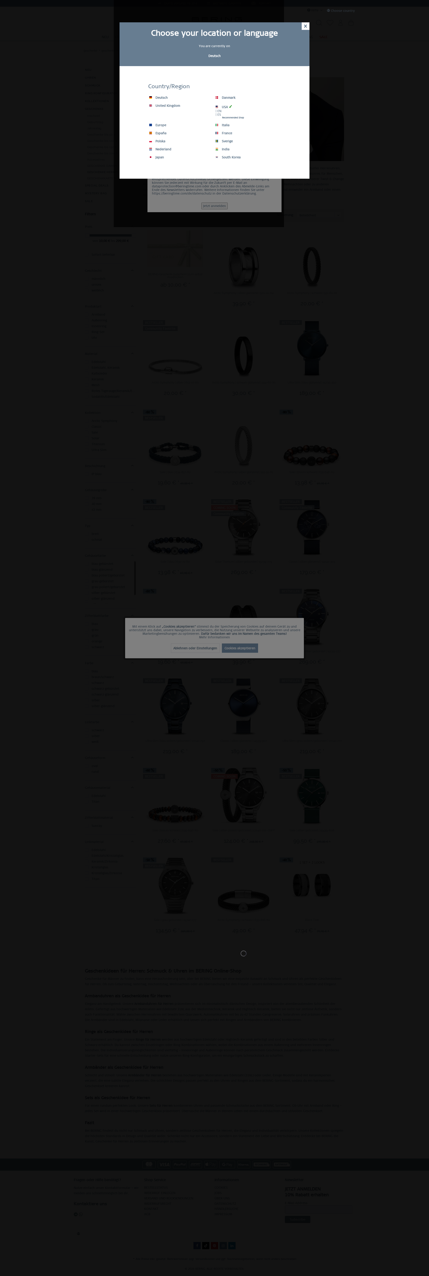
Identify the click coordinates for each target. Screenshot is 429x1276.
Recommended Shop (233, 117)
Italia (225, 125)
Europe (160, 125)
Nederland (163, 149)
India (225, 149)
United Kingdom (167, 105)
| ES (218, 114)
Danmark (228, 97)
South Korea (231, 157)
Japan (159, 157)
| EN (218, 111)
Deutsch (161, 97)
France (226, 133)
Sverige (227, 141)
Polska (160, 141)
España (160, 133)
